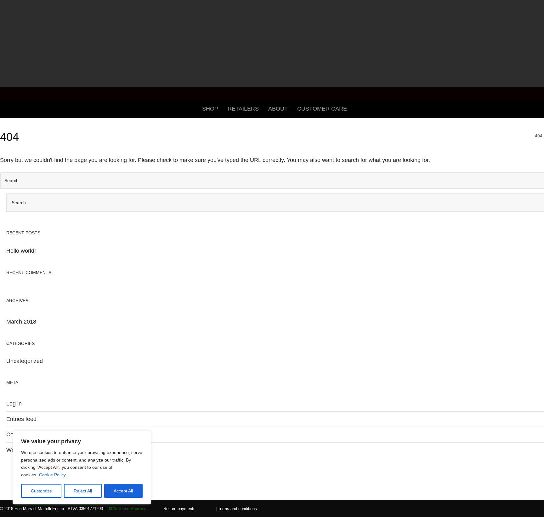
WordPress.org (25, 450)
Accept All (123, 490)
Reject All (83, 490)
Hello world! (21, 251)
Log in (14, 403)
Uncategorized (24, 361)
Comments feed (26, 434)
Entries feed (21, 419)
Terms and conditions (237, 508)
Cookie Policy (52, 474)
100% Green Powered (126, 508)
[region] (82, 467)
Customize (41, 490)
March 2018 (21, 322)
